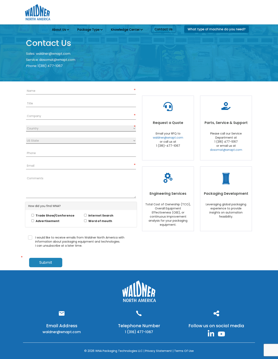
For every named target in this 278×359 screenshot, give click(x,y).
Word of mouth (100, 221)
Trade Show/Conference (54, 215)
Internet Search (100, 215)
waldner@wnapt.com (53, 53)
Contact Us (163, 29)
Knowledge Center (125, 29)
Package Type (88, 29)
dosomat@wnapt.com (57, 59)
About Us (59, 29)
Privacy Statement (159, 351)
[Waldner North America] (211, 333)
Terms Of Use (184, 351)
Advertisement (47, 221)
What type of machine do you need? (216, 29)
